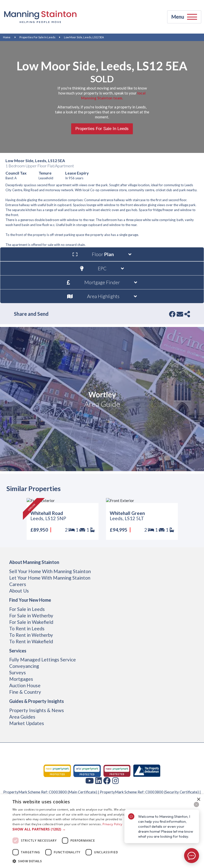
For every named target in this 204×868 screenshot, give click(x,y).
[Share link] (187, 314)
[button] (69, 829)
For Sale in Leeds (27, 609)
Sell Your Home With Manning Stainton (50, 571)
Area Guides (22, 717)
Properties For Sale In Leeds (37, 37)
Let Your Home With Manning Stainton (49, 578)
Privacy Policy (112, 824)
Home (6, 37)
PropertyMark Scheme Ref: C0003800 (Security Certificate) (149, 792)
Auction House (25, 685)
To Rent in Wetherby (31, 635)
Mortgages (21, 679)
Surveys (17, 672)
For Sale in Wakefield (31, 622)
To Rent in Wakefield (31, 641)
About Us (19, 591)
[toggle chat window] (191, 855)
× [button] (198, 799)
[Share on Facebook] (172, 314)
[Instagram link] (115, 780)
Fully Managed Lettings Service (42, 659)
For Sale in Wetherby (31, 615)
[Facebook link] (107, 780)
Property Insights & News (36, 710)
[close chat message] (196, 804)
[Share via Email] (180, 314)
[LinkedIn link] (98, 780)
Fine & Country (25, 692)
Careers (17, 584)
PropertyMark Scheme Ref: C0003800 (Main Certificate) (50, 792)
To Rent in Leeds (27, 628)
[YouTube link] (89, 780)
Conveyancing (24, 666)
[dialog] (102, 831)
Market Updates (26, 723)
